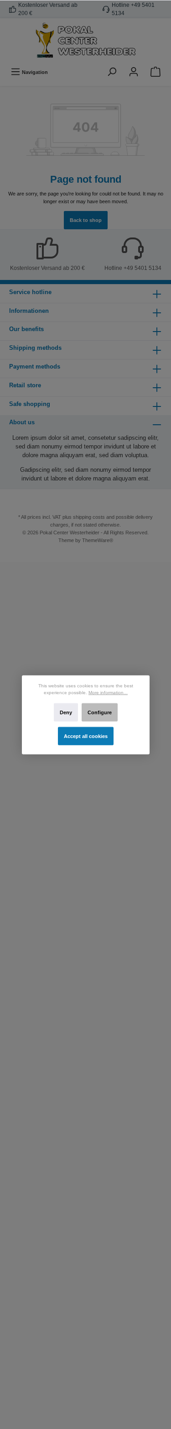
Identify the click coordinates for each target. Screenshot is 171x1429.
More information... (108, 692)
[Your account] (134, 72)
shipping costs (89, 517)
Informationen (29, 310)
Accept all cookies (86, 735)
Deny (65, 712)
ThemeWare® (97, 540)
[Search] (112, 72)
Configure (100, 712)
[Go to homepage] (85, 40)
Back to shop (86, 220)
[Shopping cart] (155, 72)
